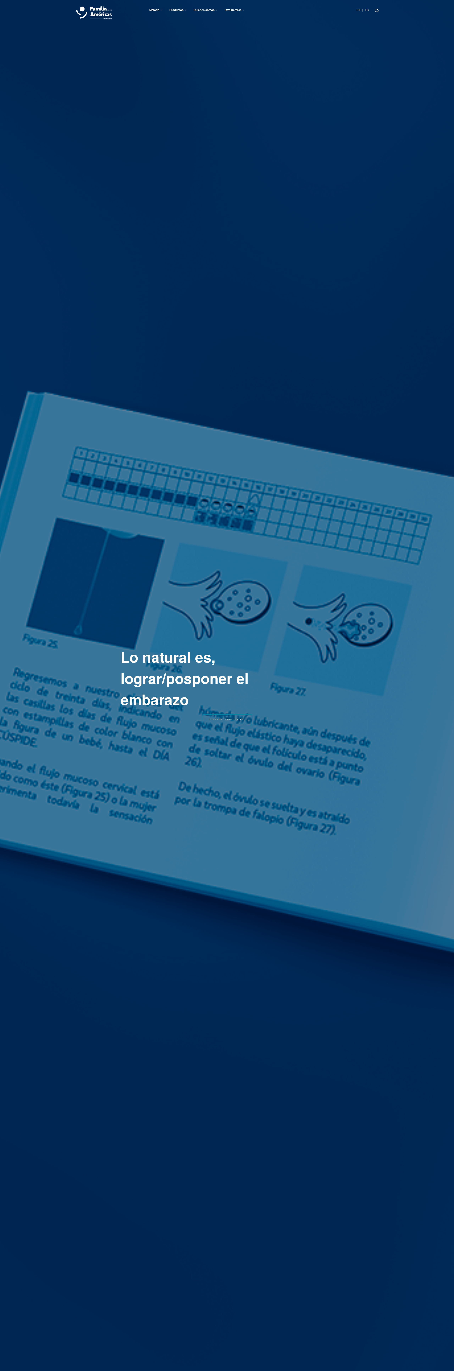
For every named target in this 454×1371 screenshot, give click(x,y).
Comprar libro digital (227, 720)
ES (367, 10)
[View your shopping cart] (377, 10)
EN (358, 10)
